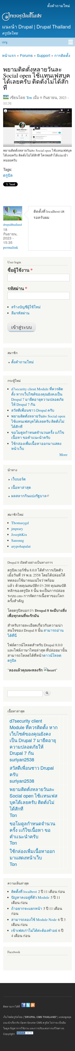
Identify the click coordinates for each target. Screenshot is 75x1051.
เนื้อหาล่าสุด (21, 487)
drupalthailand (12, 224)
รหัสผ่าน (17, 288)
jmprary (17, 528)
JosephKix (19, 534)
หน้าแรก (9, 55)
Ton (29, 97)
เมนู (4, 42)
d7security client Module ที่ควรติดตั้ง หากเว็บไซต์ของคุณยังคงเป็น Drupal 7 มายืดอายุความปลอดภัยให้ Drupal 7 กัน (37, 396)
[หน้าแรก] (21, 17)
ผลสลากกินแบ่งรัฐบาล (28, 495)
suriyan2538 (22, 759)
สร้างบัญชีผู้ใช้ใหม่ (26, 306)
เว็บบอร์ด (18, 478)
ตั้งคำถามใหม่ (58, 5)
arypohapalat (21, 546)
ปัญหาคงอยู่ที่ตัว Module (30, 897)
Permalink (10, 247)
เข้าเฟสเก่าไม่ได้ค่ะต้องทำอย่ (34, 930)
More (63, 454)
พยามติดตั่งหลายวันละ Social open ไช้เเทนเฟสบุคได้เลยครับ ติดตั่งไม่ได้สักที (38, 421)
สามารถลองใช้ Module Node (34, 919)
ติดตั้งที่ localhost (24, 891)
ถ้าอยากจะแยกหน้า (26, 908)
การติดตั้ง (62, 55)
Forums (26, 55)
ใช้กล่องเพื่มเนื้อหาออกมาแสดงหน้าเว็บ (32, 854)
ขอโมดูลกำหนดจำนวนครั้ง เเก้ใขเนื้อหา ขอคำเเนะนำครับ (37, 435)
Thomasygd (20, 522)
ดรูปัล (7, 175)
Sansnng (17, 540)
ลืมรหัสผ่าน (20, 312)
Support (43, 55)
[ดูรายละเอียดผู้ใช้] (12, 219)
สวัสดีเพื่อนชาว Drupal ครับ (32, 410)
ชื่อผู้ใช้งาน (20, 270)
